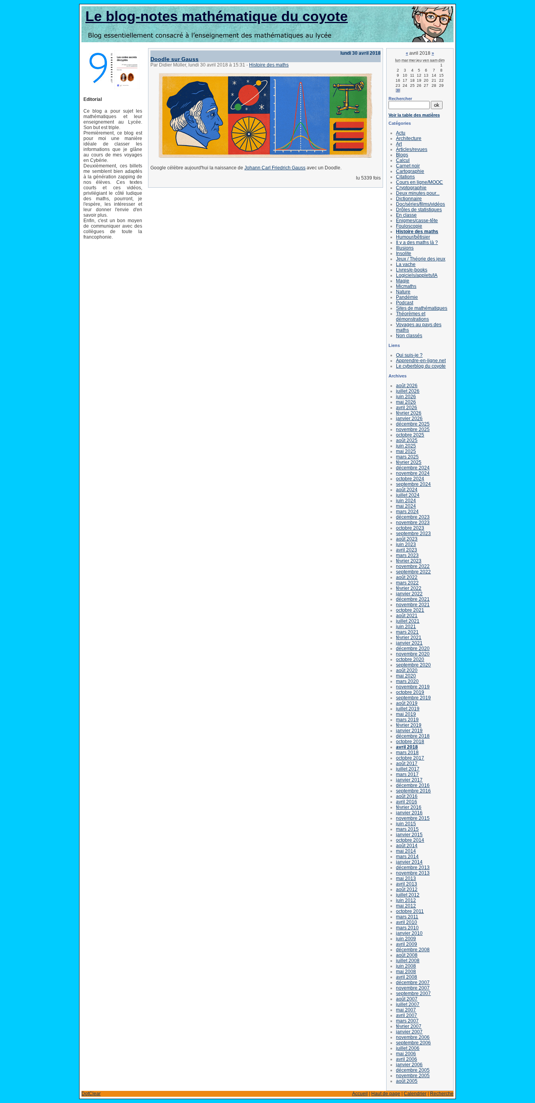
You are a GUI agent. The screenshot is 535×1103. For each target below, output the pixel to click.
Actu (400, 133)
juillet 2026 (407, 391)
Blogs (402, 155)
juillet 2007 (407, 1004)
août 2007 (407, 999)
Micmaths (406, 286)
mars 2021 (407, 632)
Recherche (442, 1093)
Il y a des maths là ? (417, 242)
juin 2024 (406, 500)
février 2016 (408, 807)
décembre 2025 (413, 424)
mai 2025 (406, 451)
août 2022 (407, 577)
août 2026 (407, 385)
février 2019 (408, 725)
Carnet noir (408, 166)
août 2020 (407, 670)
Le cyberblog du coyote (421, 366)
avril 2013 (406, 884)
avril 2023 (406, 550)
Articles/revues (411, 149)
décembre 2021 (413, 599)
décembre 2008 (413, 949)
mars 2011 (407, 917)
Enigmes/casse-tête (417, 220)
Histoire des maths (269, 65)
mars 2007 (407, 1021)
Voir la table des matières (414, 115)
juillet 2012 (407, 895)
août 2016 (407, 796)
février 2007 (408, 1026)
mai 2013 (406, 878)
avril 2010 (406, 922)
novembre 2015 (413, 818)
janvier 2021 (409, 643)
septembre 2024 (413, 484)
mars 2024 (407, 511)
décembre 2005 (413, 1070)
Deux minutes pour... (417, 193)
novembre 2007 (413, 988)
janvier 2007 (409, 1032)
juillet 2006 (407, 1048)
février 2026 (408, 413)
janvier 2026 (409, 418)
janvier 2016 (409, 813)
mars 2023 (407, 555)
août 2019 (407, 703)
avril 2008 (406, 977)
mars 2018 (407, 752)
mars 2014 (407, 856)
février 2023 (408, 561)
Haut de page (385, 1093)
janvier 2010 (409, 933)
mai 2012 (406, 906)
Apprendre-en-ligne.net (421, 360)
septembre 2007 (413, 993)
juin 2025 (406, 446)
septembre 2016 (413, 791)
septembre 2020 (413, 665)
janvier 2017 (409, 780)
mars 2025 (407, 457)
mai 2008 (406, 971)
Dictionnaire (409, 198)
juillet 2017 (407, 769)
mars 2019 (407, 719)
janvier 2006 (409, 1064)
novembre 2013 (413, 873)
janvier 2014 (409, 862)
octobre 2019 (410, 692)
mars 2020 (407, 681)
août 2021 (407, 615)
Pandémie (407, 297)
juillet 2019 (407, 708)
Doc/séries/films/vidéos (420, 204)
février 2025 (408, 462)
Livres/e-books (411, 270)
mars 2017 (407, 774)
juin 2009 (406, 938)
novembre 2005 (413, 1075)
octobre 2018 (410, 741)
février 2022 (408, 588)
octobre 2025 (410, 435)
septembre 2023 (413, 533)
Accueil (360, 1093)
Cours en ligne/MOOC (419, 182)
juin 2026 (406, 396)
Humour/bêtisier (413, 237)
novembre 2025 (413, 429)
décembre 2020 (413, 648)
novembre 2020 (413, 654)
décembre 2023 (413, 517)
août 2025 (407, 440)
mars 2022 (407, 583)
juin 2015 (406, 823)
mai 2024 (406, 506)
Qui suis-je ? (409, 355)
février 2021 (408, 637)
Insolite (403, 253)
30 (398, 90)
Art (399, 144)
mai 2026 (406, 402)
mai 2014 (406, 851)
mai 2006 (406, 1053)
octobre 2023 (410, 528)
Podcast (404, 302)
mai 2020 (406, 676)
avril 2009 (406, 944)
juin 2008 (406, 966)
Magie (402, 281)
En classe (406, 215)
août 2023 (407, 539)
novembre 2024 (413, 473)
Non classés (409, 335)
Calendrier (415, 1093)
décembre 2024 (413, 468)
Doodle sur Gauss (174, 59)
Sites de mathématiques (421, 308)
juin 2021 (406, 626)
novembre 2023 (413, 522)
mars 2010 (407, 928)
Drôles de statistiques (419, 209)
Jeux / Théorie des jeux (420, 259)
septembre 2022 (413, 572)
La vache (406, 264)
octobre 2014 (410, 840)
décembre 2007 (413, 982)
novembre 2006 (413, 1037)
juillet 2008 (407, 960)
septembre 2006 (413, 1043)
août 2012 (407, 889)
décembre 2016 (413, 785)
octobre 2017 (410, 758)
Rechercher (400, 98)
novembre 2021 (413, 604)
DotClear (91, 1093)
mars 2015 (407, 829)
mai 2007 (406, 1010)
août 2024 (407, 489)
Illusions (405, 248)
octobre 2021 (410, 610)
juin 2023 (406, 544)
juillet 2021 (407, 621)
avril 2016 (406, 802)
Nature (403, 292)
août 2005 (407, 1081)
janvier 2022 (409, 593)
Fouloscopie (409, 226)
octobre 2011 (410, 911)
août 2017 (407, 763)
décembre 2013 (413, 867)
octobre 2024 (410, 478)
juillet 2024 (407, 495)
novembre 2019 (413, 687)
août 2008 (407, 955)
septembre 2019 (413, 698)
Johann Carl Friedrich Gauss (274, 168)
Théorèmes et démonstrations (412, 316)
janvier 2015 (409, 834)
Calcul (403, 160)
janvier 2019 (409, 730)
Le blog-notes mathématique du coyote (216, 16)
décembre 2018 (413, 736)
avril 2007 (406, 1015)
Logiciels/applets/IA (416, 275)
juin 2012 (406, 900)
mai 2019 (406, 714)
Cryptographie (411, 187)
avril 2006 (406, 1059)
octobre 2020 (410, 659)
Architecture (408, 138)
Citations (405, 177)
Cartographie (410, 171)
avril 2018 (407, 747)
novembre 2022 (413, 566)
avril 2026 (406, 407)
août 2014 (407, 845)
